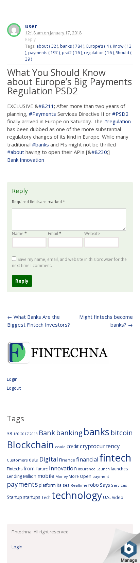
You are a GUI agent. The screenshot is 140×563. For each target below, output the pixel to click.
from (29, 468)
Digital (48, 459)
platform (47, 485)
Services (119, 485)
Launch (103, 468)
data (33, 459)
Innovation (63, 468)
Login (12, 379)
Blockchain (30, 444)
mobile (45, 476)
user (31, 26)
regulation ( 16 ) (99, 53)
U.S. (107, 497)
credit (73, 446)
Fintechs (14, 469)
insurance (86, 468)
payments (22, 484)
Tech (46, 497)
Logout (14, 388)
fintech (115, 458)
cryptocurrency (100, 446)
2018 (34, 433)
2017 (24, 433)
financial (87, 459)
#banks (40, 144)
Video (117, 497)
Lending (14, 476)
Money (61, 476)
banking (69, 432)
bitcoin (121, 432)
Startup (14, 497)
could (60, 446)
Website (92, 233)
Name (19, 233)
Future (42, 468)
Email (55, 233)
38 (9, 433)
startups (31, 497)
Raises (63, 485)
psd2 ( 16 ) (72, 53)
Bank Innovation (25, 159)
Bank (47, 432)
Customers (17, 460)
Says (105, 484)
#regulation (117, 121)
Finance (67, 460)
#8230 (99, 151)
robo (93, 485)
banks (96, 431)
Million (29, 476)
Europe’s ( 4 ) (98, 46)
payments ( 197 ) (44, 53)
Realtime (79, 485)
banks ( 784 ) (72, 46)
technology (77, 495)
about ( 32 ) (47, 46)
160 (16, 434)
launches (119, 469)
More (74, 476)
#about (15, 151)
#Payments (42, 113)
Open (85, 476)
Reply (30, 39)
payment (100, 476)
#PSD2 (120, 113)
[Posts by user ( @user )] (14, 30)
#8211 (46, 106)
